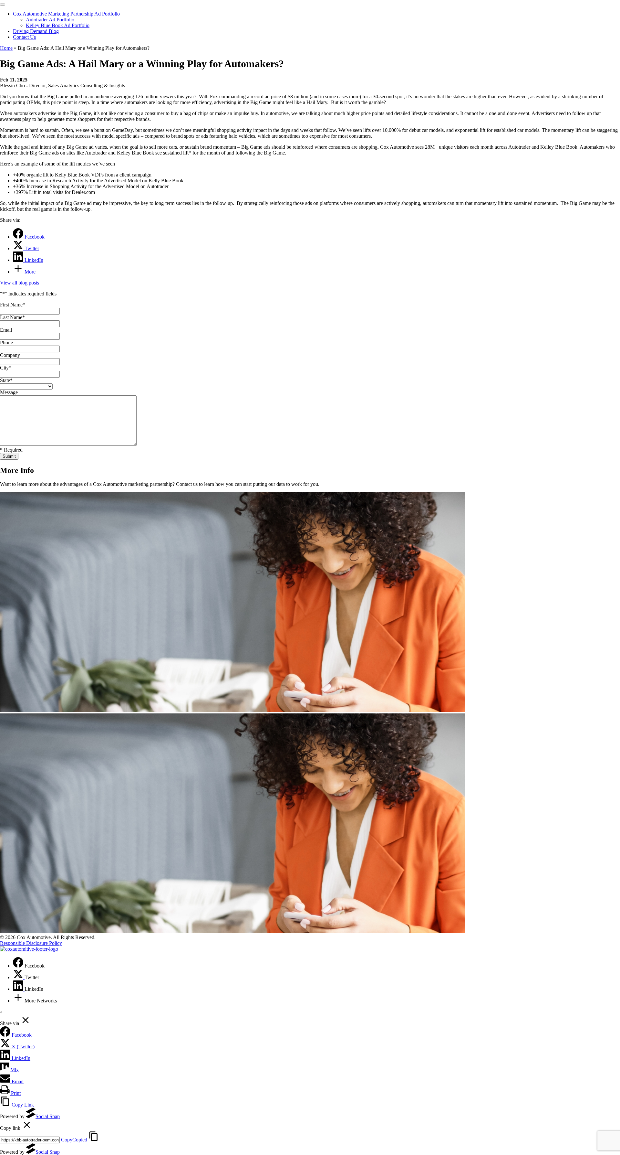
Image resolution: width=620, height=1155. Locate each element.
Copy (74, 1139)
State (6, 380)
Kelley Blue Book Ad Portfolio (57, 25)
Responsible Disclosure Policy (31, 943)
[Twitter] (19, 977)
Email (6, 330)
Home (6, 48)
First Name (12, 304)
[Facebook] (19, 965)
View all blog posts (19, 282)
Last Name (12, 317)
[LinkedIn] (19, 989)
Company (10, 355)
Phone (6, 342)
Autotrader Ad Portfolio (50, 19)
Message (9, 392)
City (5, 367)
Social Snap (48, 1116)
